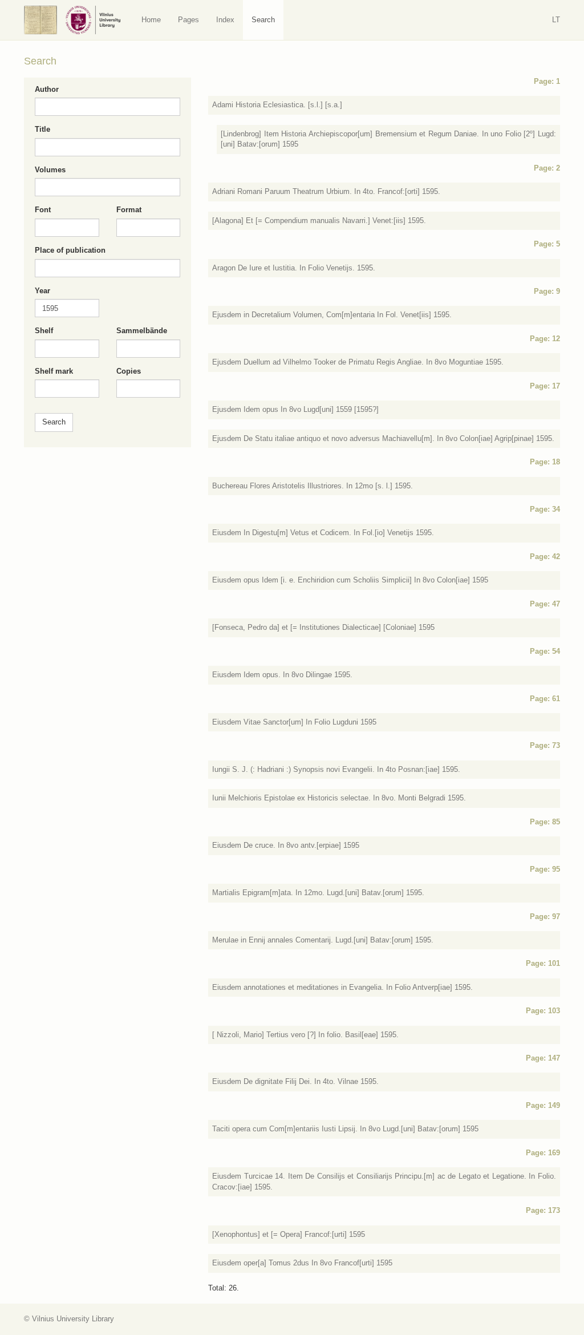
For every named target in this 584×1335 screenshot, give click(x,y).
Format (128, 209)
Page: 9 (547, 291)
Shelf (44, 330)
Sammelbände (141, 330)
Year (42, 290)
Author (47, 89)
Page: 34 (545, 509)
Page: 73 (545, 745)
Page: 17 (545, 386)
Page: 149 (543, 1105)
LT (556, 19)
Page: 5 (547, 244)
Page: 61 (545, 698)
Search (263, 19)
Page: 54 (545, 651)
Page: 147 (543, 1058)
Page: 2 (547, 168)
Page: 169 (543, 1152)
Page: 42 (545, 556)
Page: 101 (543, 963)
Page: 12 (545, 338)
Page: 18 (545, 462)
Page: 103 (543, 1010)
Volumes (50, 169)
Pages (188, 19)
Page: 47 (545, 604)
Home (151, 19)
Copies (128, 371)
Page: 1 (547, 81)
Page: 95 (545, 869)
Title (42, 129)
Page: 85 (545, 822)
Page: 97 (545, 916)
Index (225, 19)
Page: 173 (543, 1210)
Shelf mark (54, 371)
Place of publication (70, 250)
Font (43, 209)
